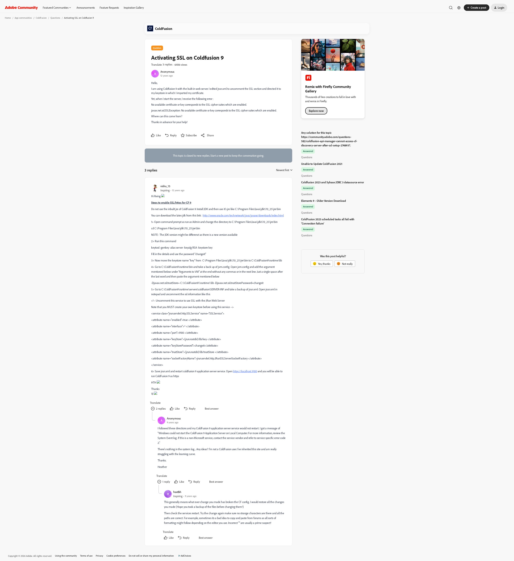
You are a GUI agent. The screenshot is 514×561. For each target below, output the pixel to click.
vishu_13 (165, 186)
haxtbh (177, 492)
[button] (476, 7)
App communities (23, 17)
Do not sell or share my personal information (151, 555)
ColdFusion (41, 17)
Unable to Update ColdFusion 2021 (321, 163)
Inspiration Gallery (134, 7)
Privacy (99, 555)
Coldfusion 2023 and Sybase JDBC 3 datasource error (332, 182)
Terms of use (86, 555)
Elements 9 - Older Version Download (323, 200)
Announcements (85, 7)
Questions (55, 17)
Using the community (66, 555)
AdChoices (186, 555)
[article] (218, 298)
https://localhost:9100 (245, 371)
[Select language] (459, 7)
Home (8, 17)
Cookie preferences (115, 555)
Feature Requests (109, 7)
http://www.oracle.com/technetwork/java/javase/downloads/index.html (243, 215)
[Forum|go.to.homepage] (21, 7)
